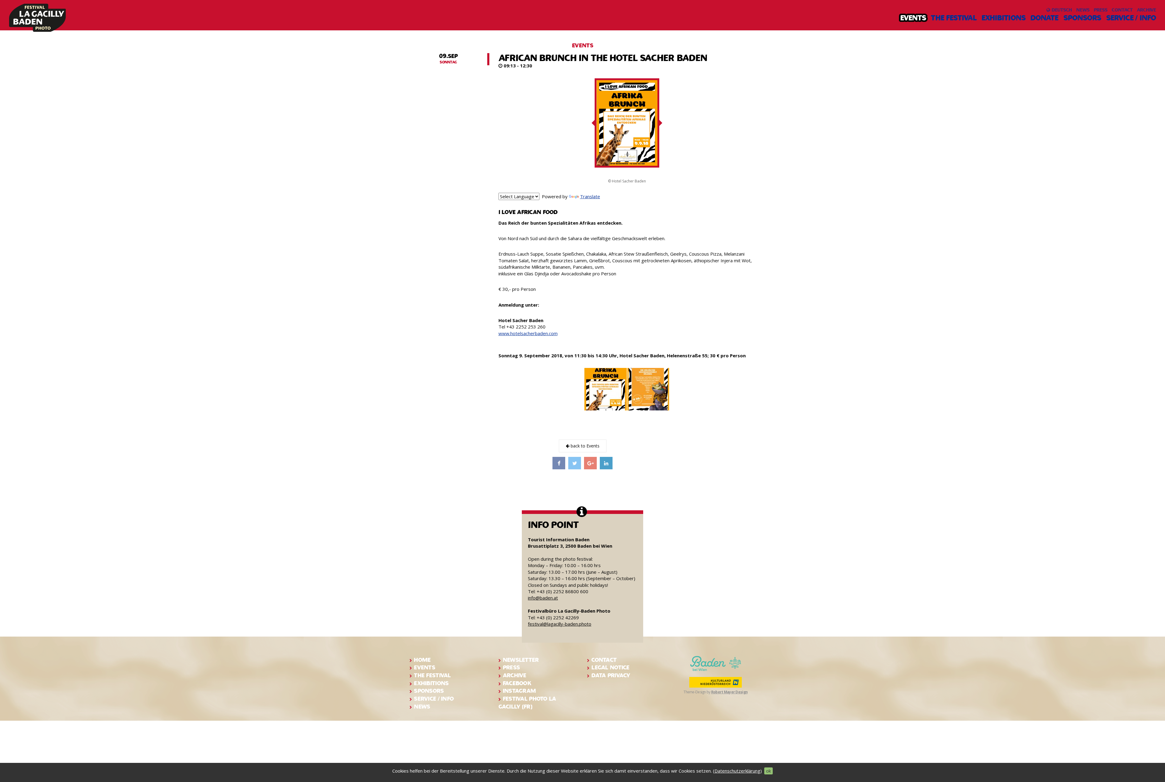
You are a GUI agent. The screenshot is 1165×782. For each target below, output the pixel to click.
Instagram (519, 690)
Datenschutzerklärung (737, 771)
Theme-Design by (716, 692)
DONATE (1044, 18)
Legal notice (610, 667)
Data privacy (610, 675)
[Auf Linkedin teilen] (606, 463)
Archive (1146, 10)
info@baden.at (543, 598)
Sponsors (1082, 18)
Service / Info (1131, 18)
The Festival (953, 18)
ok (768, 771)
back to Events (584, 446)
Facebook (517, 683)
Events (913, 18)
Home (422, 659)
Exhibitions (1003, 18)
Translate (590, 196)
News (1082, 10)
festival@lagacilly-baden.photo (559, 624)
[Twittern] (574, 463)
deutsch (1061, 10)
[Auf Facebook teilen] (558, 463)
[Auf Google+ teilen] (590, 463)
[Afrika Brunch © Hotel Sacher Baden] (605, 389)
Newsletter (521, 659)
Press (1101, 10)
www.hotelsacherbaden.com (528, 333)
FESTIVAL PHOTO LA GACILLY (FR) (527, 702)
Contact (1122, 10)
